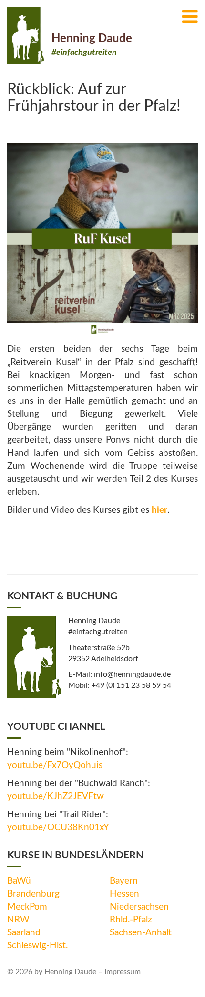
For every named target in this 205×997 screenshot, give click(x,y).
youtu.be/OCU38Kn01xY (58, 827)
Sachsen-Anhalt (141, 932)
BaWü (19, 881)
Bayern (124, 881)
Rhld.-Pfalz (131, 919)
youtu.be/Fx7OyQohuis (54, 765)
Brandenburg (33, 894)
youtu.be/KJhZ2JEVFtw (55, 796)
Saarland (24, 932)
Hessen (124, 894)
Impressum (122, 971)
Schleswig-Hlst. (37, 945)
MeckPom (27, 906)
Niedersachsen (139, 906)
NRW (18, 919)
